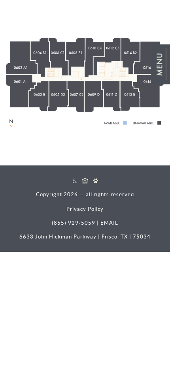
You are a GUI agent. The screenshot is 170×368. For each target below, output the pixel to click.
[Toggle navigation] (160, 64)
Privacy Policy (85, 209)
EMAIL (109, 223)
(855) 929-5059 (73, 223)
